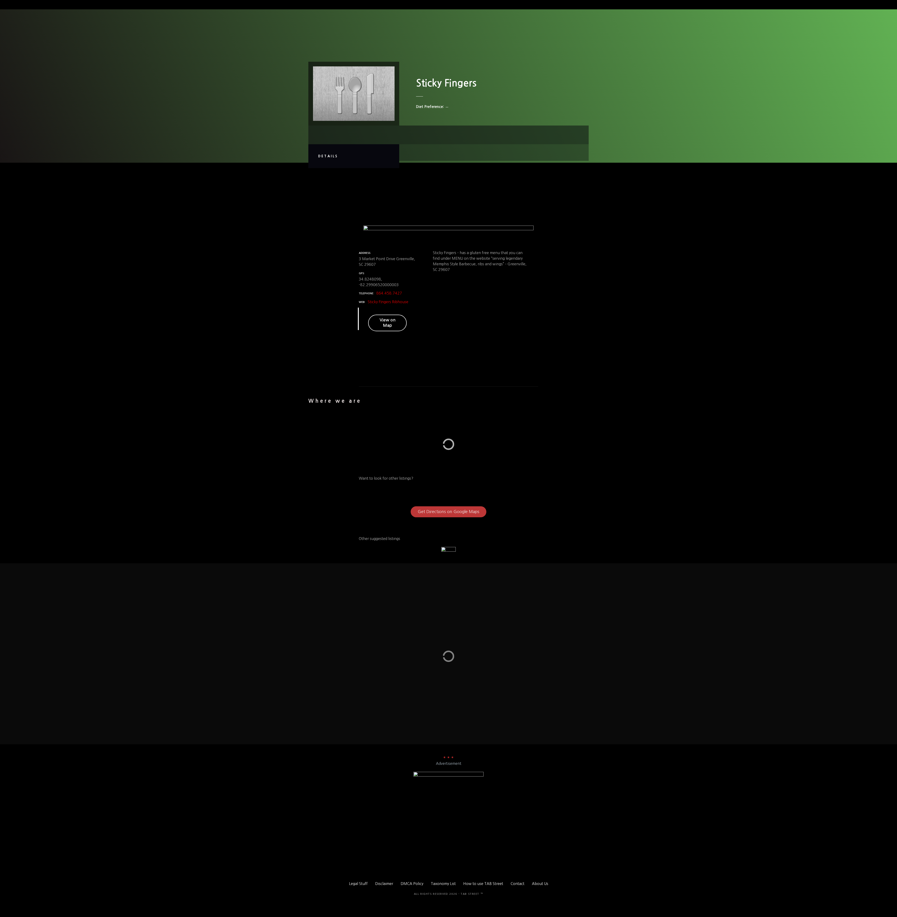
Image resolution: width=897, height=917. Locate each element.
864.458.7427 (389, 293)
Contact (517, 883)
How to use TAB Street (483, 883)
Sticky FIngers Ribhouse (388, 302)
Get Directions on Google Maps (448, 512)
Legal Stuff (358, 883)
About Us (540, 883)
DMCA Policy (412, 883)
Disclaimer (384, 883)
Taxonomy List (443, 883)
